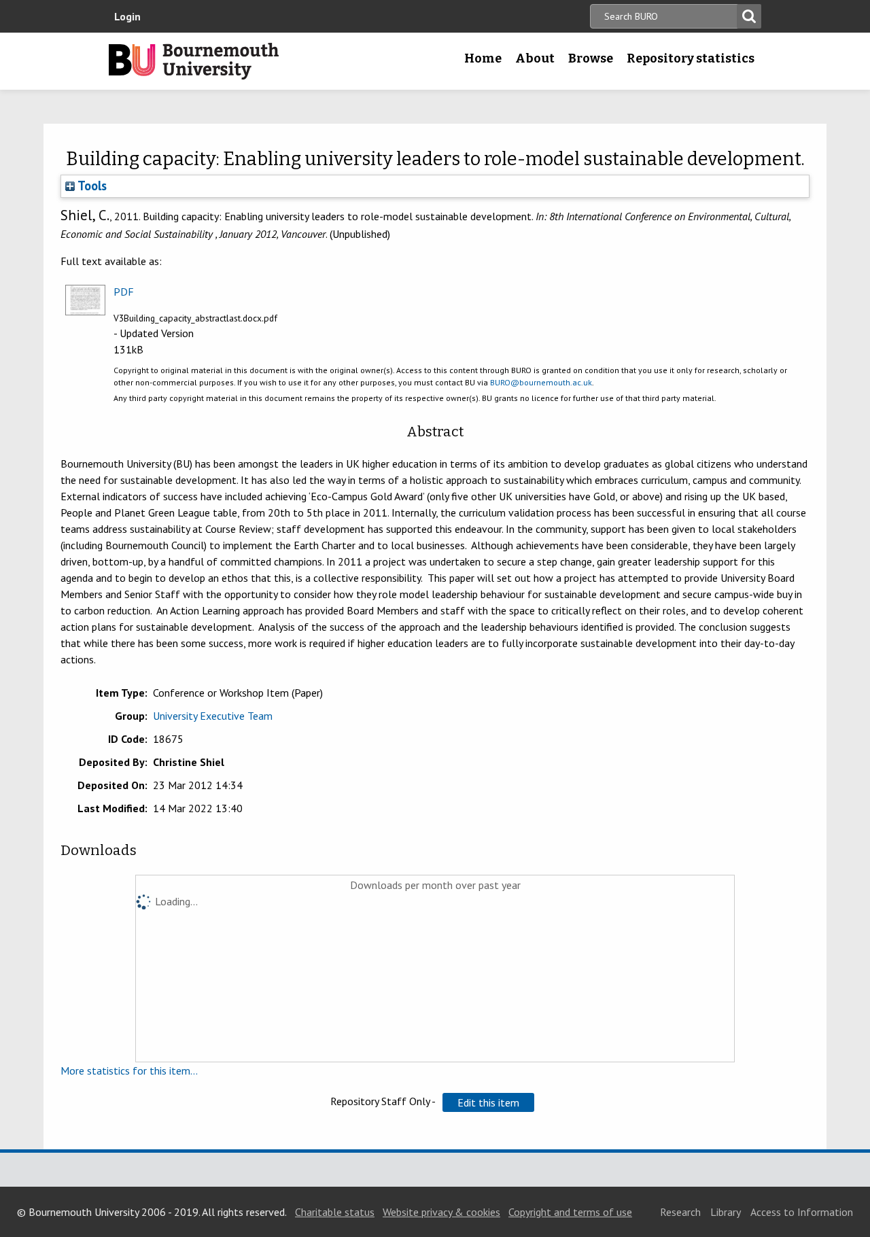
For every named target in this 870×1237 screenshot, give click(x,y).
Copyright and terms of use (570, 1212)
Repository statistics (690, 58)
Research (680, 1212)
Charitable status (335, 1212)
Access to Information (801, 1212)
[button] (488, 1102)
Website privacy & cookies (441, 1212)
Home (483, 58)
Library (725, 1212)
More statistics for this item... (129, 1070)
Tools (91, 185)
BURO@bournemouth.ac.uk (541, 382)
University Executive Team (213, 715)
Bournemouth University (194, 61)
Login (127, 16)
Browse (590, 58)
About (535, 58)
